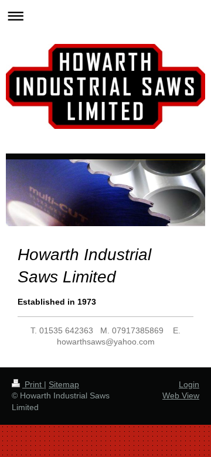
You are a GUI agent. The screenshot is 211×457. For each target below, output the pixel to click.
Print (33, 384)
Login (189, 384)
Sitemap (64, 384)
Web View (180, 395)
